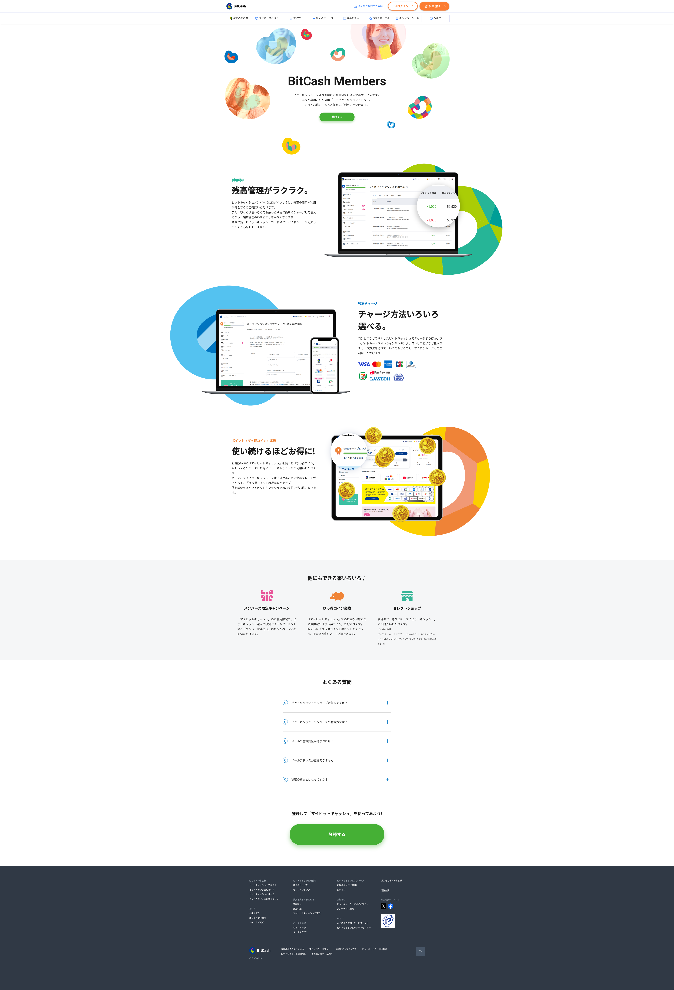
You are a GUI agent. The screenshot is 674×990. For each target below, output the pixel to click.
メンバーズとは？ (269, 18)
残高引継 (297, 909)
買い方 (297, 18)
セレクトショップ (301, 890)
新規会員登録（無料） (347, 885)
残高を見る (353, 18)
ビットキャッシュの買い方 (262, 890)
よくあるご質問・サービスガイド (353, 923)
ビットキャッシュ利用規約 (374, 949)
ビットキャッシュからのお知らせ (353, 904)
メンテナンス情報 (345, 909)
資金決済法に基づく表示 (292, 949)
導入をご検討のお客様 (370, 6)
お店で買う (254, 913)
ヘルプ (437, 18)
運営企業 (385, 890)
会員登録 (434, 6)
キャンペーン (299, 928)
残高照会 (297, 904)
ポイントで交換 (256, 922)
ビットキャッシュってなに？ (263, 885)
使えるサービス (324, 18)
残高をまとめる (381, 18)
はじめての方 (240, 18)
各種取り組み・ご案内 (321, 954)
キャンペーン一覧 (409, 18)
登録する (337, 117)
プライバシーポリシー (319, 949)
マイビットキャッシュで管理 (307, 913)
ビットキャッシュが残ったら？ (264, 899)
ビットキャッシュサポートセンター (354, 928)
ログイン (402, 6)
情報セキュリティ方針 (346, 949)
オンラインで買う (257, 918)
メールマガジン (300, 932)
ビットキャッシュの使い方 (262, 894)
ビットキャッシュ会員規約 (293, 954)
